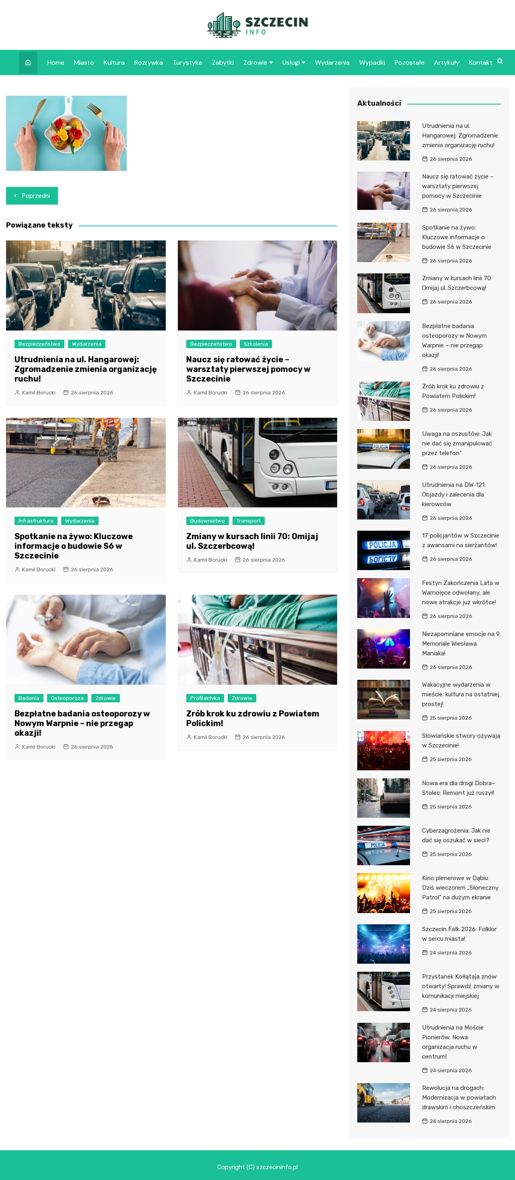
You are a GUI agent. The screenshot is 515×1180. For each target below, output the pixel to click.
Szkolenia (256, 344)
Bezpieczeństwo (39, 344)
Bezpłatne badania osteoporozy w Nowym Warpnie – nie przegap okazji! (82, 723)
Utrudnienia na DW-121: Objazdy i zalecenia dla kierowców (454, 494)
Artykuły (446, 62)
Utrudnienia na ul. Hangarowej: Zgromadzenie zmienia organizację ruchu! (85, 369)
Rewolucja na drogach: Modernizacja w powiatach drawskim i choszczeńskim (459, 1097)
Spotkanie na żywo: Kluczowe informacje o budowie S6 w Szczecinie (73, 546)
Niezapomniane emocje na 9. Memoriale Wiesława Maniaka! (461, 643)
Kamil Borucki (39, 393)
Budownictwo (207, 521)
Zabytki (223, 62)
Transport (249, 521)
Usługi (291, 62)
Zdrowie (255, 62)
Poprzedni (36, 196)
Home (55, 62)
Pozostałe (409, 62)
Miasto (84, 62)
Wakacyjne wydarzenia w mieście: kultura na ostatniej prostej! (460, 694)
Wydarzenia (332, 62)
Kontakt (480, 62)
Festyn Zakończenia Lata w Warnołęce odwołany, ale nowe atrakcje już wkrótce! (460, 592)
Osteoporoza (67, 698)
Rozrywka (148, 62)
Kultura (114, 62)
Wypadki (372, 62)
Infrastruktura (36, 521)
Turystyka (187, 62)
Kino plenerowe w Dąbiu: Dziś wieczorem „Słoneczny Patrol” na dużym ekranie (460, 887)
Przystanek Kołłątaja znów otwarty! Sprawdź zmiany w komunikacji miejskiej (460, 986)
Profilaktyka (205, 698)
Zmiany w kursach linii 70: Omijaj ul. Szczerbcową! (252, 541)
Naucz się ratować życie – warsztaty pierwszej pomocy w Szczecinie (248, 369)
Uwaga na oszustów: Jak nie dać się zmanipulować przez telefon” (457, 443)
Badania (29, 698)
